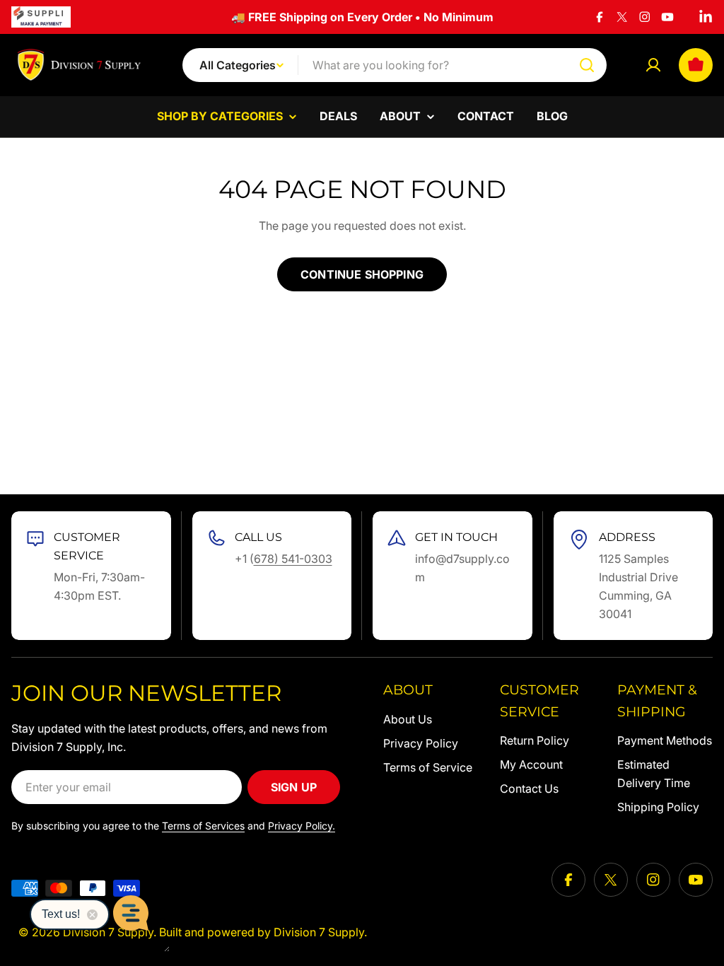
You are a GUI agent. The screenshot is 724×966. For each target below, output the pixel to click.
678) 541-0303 (293, 559)
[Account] (653, 65)
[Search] (586, 65)
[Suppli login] (41, 17)
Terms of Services (203, 826)
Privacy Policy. (301, 826)
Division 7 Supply (319, 932)
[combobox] (394, 65)
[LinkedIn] (706, 17)
